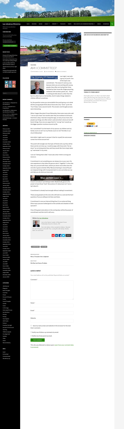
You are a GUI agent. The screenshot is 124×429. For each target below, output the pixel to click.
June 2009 (5, 253)
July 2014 (5, 198)
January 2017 (6, 150)
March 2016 (6, 155)
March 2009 (6, 255)
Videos (99, 23)
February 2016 (6, 157)
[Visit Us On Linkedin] (10, 86)
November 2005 (7, 270)
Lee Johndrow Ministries (12, 24)
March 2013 (6, 233)
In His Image (6, 308)
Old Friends (5, 321)
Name (33, 303)
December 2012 (6, 237)
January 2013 (6, 235)
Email (33, 310)
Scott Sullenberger (7, 118)
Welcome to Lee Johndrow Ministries (84, 23)
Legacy (46, 23)
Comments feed (6, 356)
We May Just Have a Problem (39, 262)
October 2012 (6, 242)
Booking (34, 23)
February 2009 (6, 257)
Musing (4, 316)
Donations (106, 23)
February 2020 (6, 133)
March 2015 (6, 181)
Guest (4, 305)
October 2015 (6, 166)
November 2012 (7, 240)
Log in (4, 352)
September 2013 (7, 220)
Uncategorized (6, 334)
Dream (4, 294)
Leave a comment (61, 71)
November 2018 (7, 142)
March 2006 (6, 266)
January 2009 (6, 259)
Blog (28, 23)
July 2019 (5, 135)
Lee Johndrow (49, 71)
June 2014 (5, 200)
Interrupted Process (7, 310)
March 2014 (6, 207)
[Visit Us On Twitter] (6, 82)
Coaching (5, 292)
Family (4, 299)
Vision (4, 340)
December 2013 (6, 213)
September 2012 (7, 244)
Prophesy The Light (7, 325)
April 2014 (5, 205)
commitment (35, 246)
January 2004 (6, 277)
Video (4, 338)
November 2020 (7, 131)
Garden (4, 303)
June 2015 (5, 174)
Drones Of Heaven (7, 297)
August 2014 (6, 196)
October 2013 (6, 218)
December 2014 (6, 187)
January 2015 (6, 185)
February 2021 (6, 129)
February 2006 (6, 268)
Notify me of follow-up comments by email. (45, 332)
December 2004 (6, 274)
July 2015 (5, 172)
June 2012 (5, 246)
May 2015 (5, 176)
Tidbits (69, 23)
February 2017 (6, 148)
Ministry (54, 23)
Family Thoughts (7, 301)
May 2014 (5, 203)
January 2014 (6, 211)
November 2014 (7, 189)
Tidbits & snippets (7, 331)
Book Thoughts (6, 290)
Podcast (5, 323)
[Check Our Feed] (14, 86)
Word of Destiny (7, 342)
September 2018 (7, 146)
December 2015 (6, 161)
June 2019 (5, 137)
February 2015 (6, 183)
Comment (34, 279)
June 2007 (5, 263)
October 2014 (6, 192)
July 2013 (5, 224)
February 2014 (6, 209)
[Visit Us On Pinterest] (14, 82)
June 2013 (5, 226)
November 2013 (7, 216)
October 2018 (6, 144)
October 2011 (6, 248)
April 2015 (5, 179)
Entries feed (5, 354)
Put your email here (7, 40)
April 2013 (5, 231)
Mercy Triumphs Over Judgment (40, 255)
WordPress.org (6, 358)
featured (44, 246)
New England (6, 318)
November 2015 (7, 163)
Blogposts (5, 288)
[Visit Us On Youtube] (6, 86)
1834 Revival (6, 286)
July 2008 (5, 261)
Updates (5, 336)
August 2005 (6, 272)
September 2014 (7, 194)
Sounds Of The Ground (8, 327)
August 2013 (6, 222)
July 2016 (5, 152)
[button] (50, 49)
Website (33, 318)
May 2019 (5, 139)
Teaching (33, 65)
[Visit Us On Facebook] (10, 82)
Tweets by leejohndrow (90, 132)
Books (40, 23)
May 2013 (5, 229)
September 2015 (7, 168)
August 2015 (6, 170)
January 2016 (6, 159)
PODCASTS (62, 23)
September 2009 (7, 250)
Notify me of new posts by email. (42, 336)
